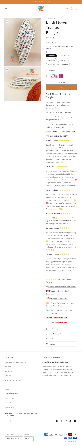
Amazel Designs (72, 441)
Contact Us (8, 371)
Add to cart (62, 82)
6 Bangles (51, 60)
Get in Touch (63, 318)
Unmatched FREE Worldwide (58, 286)
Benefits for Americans (59, 298)
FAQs (6, 385)
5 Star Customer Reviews (13, 380)
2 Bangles (51, 56)
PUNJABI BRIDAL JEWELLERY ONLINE (61, 131)
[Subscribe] (39, 421)
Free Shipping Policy (11, 394)
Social (7, 389)
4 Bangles (63, 56)
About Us (8, 366)
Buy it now (61, 88)
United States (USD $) (12, 438)
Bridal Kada (60, 127)
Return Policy (9, 398)
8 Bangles (63, 60)
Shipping (72, 286)
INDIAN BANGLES (62, 124)
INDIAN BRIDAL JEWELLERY (58, 136)
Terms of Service (10, 407)
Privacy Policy (9, 403)
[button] (6, 8)
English (27, 438)
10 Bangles (51, 65)
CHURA (53, 127)
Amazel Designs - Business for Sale (16, 362)
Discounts (8, 375)
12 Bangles (64, 65)
